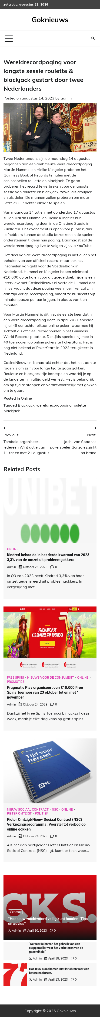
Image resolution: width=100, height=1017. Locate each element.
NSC (55, 809)
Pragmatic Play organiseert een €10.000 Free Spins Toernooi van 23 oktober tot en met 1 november (45, 692)
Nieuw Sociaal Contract (28, 809)
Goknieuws (50, 19)
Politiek (41, 813)
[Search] (93, 38)
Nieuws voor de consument (50, 677)
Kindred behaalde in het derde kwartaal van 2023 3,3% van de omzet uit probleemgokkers (48, 557)
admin (66, 98)
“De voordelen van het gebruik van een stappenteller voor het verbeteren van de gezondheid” (56, 947)
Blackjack (26, 405)
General (15, 912)
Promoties (15, 681)
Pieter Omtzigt (19, 813)
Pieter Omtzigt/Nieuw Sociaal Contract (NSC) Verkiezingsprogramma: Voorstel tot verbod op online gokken (46, 824)
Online (26, 398)
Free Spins (15, 677)
